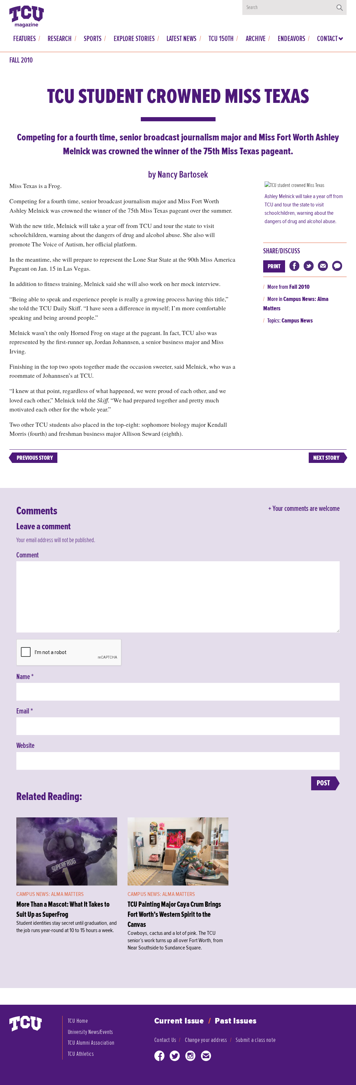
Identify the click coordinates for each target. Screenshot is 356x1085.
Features (24, 39)
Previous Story (35, 458)
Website (25, 746)
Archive (256, 39)
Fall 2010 (21, 60)
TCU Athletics (81, 1054)
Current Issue (179, 1021)
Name (25, 677)
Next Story (326, 458)
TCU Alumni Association (91, 1042)
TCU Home (78, 1021)
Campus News (297, 320)
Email (24, 711)
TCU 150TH (221, 39)
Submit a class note (255, 1040)
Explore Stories (134, 39)
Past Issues (236, 1021)
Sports (93, 39)
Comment (27, 555)
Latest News (181, 39)
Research (60, 39)
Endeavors (291, 39)
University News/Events (90, 1032)
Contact (327, 39)
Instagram (190, 1057)
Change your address (206, 1040)
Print (274, 266)
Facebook (159, 1057)
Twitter (175, 1057)
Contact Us (165, 1040)
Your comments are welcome (306, 509)
